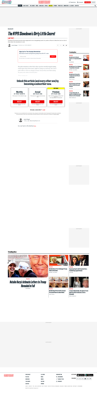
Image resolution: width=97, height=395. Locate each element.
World (42, 379)
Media (37, 5)
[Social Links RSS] (88, 379)
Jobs (36, 386)
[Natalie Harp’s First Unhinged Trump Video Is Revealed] (86, 69)
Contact (30, 386)
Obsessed (41, 5)
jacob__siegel (27, 120)
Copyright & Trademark (77, 386)
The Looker (32, 5)
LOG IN (93, 2)
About (26, 386)
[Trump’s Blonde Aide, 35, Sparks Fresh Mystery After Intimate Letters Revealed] (86, 96)
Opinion (55, 5)
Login (43, 109)
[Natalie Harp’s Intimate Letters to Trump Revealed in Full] (86, 60)
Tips (33, 386)
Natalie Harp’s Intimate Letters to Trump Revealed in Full (28, 284)
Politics (51, 5)
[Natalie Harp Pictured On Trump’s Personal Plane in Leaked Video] (86, 77)
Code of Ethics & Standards (53, 386)
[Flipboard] (90, 379)
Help (43, 386)
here (35, 125)
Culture (42, 381)
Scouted (77, 5)
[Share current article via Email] (63, 45)
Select (19, 102)
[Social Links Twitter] (80, 379)
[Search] (95, 5)
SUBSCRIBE (87, 2)
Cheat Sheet (26, 5)
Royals (46, 5)
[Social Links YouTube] (85, 379)
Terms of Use (33, 58)
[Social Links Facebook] (77, 379)
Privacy (45, 386)
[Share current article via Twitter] (61, 45)
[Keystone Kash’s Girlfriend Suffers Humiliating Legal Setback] (86, 86)
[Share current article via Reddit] (66, 45)
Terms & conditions (68, 386)
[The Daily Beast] (44, 2)
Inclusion (62, 386)
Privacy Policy (39, 58)
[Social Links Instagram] (83, 379)
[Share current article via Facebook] (58, 45)
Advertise (39, 386)
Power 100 (60, 5)
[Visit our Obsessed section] (11, 2)
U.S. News (71, 5)
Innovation (66, 5)
